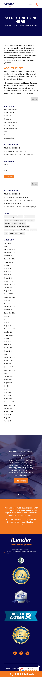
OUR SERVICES (20, 549)
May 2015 (7, 418)
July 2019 (7, 338)
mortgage (22, 223)
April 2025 (7, 275)
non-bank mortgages (11, 230)
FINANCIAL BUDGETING (12, 148)
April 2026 (7, 243)
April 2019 (7, 345)
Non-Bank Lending (10, 122)
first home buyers (29, 217)
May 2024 (7, 291)
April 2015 (7, 421)
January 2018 (8, 354)
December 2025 (9, 249)
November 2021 (9, 307)
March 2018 (8, 351)
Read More (21, 480)
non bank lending (24, 230)
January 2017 (8, 367)
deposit (20, 217)
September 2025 (9, 259)
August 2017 (8, 361)
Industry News (9, 113)
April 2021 (7, 319)
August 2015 (8, 411)
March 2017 (8, 364)
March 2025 (8, 278)
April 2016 (7, 395)
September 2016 (9, 380)
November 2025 (9, 253)
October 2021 (8, 310)
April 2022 (7, 303)
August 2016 (8, 383)
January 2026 (8, 246)
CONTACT (28, 549)
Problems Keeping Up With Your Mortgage (18, 154)
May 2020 (7, 326)
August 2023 (8, 294)
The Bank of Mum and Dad (13, 203)
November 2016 (9, 373)
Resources (7, 135)
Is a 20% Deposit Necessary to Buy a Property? (20, 207)
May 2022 (7, 300)
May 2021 (7, 316)
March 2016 (8, 399)
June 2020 (7, 322)
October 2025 (8, 256)
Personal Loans (9, 125)
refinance (33, 230)
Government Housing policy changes (15, 220)
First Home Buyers (10, 109)
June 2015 (7, 414)
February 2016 (9, 402)
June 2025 (7, 268)
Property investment (30, 26)
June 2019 (7, 341)
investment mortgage (11, 223)
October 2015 (8, 408)
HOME (13, 549)
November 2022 (9, 297)
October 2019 (8, 332)
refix (6, 233)
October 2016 (8, 376)
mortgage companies (23, 226)
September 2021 (9, 313)
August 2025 (8, 262)
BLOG (25, 549)
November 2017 (9, 357)
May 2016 (7, 392)
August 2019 (8, 335)
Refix (5, 132)
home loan (31, 220)
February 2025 (9, 281)
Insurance (7, 116)
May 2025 (7, 272)
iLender (9, 26)
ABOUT (16, 549)
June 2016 (7, 389)
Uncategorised (9, 138)
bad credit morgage (10, 217)
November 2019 (9, 329)
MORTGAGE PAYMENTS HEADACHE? (16, 151)
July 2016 (7, 386)
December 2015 (9, 405)
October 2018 (8, 348)
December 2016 (9, 370)
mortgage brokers (10, 226)
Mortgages (7, 119)
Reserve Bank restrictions (17, 233)
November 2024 (9, 284)
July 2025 (7, 265)
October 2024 (8, 287)
